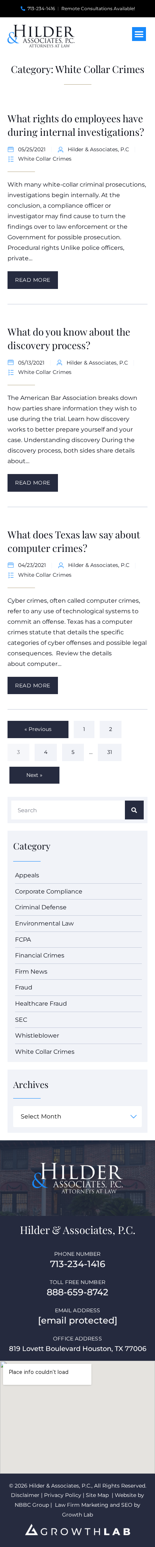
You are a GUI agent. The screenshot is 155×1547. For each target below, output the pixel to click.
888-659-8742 (77, 1292)
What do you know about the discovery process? (69, 338)
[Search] (134, 810)
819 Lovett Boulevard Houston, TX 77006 (77, 1349)
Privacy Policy (62, 1495)
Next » (34, 775)
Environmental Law (44, 923)
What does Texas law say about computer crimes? (74, 541)
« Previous (38, 729)
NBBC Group (32, 1504)
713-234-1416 (77, 1263)
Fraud (23, 987)
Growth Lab (77, 1514)
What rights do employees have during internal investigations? (76, 125)
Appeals (27, 875)
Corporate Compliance (48, 891)
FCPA (23, 939)
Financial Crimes (39, 955)
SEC (21, 1019)
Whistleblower (37, 1035)
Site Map (97, 1495)
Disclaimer (25, 1495)
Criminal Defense (41, 907)
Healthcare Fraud (41, 1003)
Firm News (31, 971)
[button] (139, 34)
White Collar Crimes (44, 158)
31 (113, 749)
